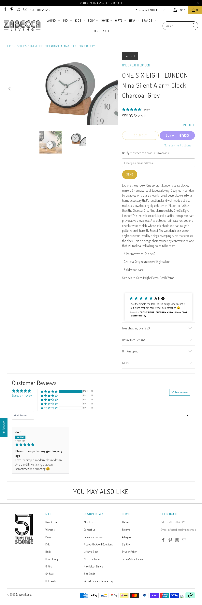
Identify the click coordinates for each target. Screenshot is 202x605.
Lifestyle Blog (91, 551)
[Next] (115, 88)
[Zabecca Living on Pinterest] (12, 10)
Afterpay (126, 537)
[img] (40, 444)
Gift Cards (50, 581)
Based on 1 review (22, 395)
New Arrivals (51, 522)
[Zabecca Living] (22, 25)
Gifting (48, 566)
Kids (47, 544)
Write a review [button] (179, 392)
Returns (126, 529)
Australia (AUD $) (147, 10)
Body (48, 551)
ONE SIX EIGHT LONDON (136, 65)
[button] (54, 21)
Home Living (51, 559)
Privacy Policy (129, 551)
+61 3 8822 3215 (40, 10)
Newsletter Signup (93, 566)
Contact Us (89, 529)
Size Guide (89, 573)
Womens (49, 529)
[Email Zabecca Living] (25, 10)
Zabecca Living (23, 594)
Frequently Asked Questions (98, 544)
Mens (48, 537)
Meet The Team (92, 559)
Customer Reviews (93, 537)
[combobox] (180, 25)
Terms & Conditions (132, 559)
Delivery (126, 522)
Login (181, 10)
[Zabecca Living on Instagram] (18, 10)
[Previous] (10, 88)
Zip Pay (126, 544)
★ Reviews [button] (4, 427)
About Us (88, 522)
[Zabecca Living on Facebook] (5, 10)
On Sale (49, 573)
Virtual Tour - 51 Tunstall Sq (98, 581)
